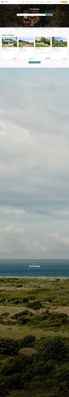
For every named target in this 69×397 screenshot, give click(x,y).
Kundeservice (42, 2)
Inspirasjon (32, 2)
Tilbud (23, 2)
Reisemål (27, 2)
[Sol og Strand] (4, 2)
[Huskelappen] (55, 2)
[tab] (6, 46)
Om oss (37, 2)
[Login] (57, 2)
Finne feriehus (64, 2)
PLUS (20, 2)
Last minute (48, 2)
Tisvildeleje (5, 47)
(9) (48, 14)
